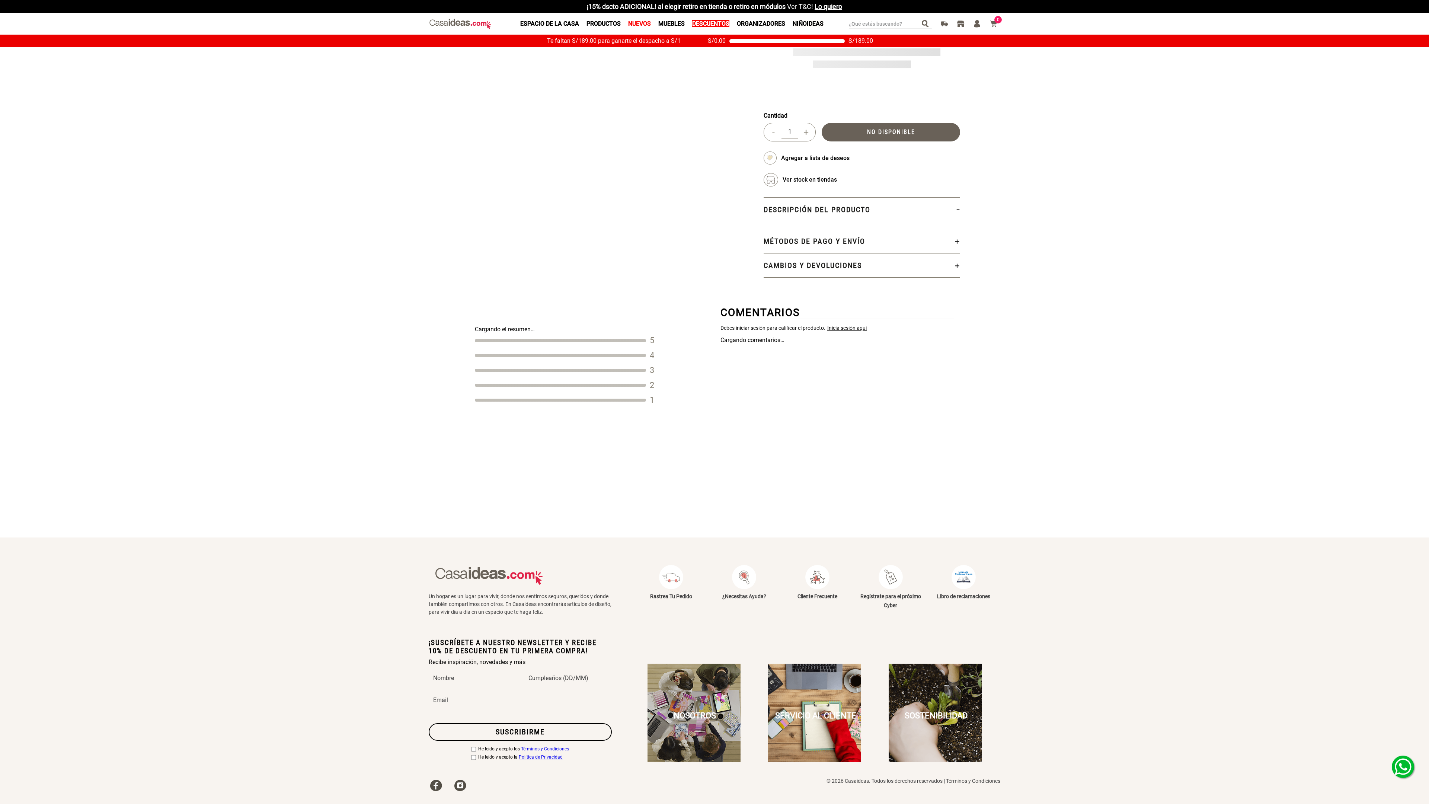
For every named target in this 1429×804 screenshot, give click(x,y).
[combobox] (890, 23)
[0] (993, 23)
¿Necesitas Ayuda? (744, 596)
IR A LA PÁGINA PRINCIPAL (714, 97)
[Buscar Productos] (927, 23)
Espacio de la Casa (549, 23)
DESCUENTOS (710, 23)
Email (440, 700)
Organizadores (761, 23)
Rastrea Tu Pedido (671, 596)
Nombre (443, 678)
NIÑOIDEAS (808, 23)
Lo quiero (828, 6)
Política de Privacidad (541, 757)
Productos (603, 23)
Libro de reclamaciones (963, 596)
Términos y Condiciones (545, 749)
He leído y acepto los (523, 749)
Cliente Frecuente (817, 596)
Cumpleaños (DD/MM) (558, 678)
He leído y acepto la (520, 757)
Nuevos (639, 23)
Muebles (671, 23)
